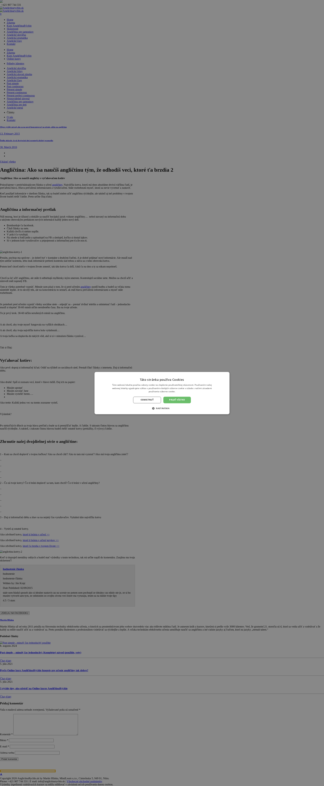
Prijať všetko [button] (177, 399)
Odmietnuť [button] (147, 399)
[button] (162, 408)
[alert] (162, 393)
